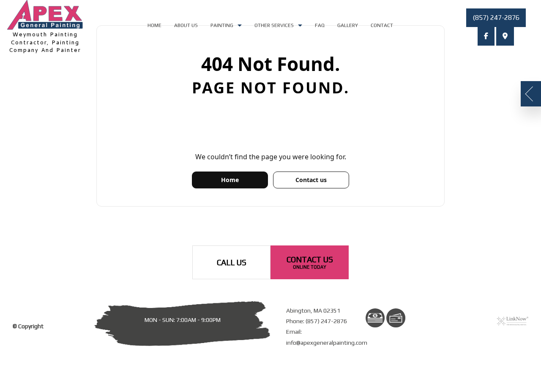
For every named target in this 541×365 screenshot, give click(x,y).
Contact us (311, 180)
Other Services (274, 25)
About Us (186, 25)
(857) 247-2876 (496, 18)
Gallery (347, 25)
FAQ (320, 25)
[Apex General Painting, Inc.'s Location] (505, 36)
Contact (382, 25)
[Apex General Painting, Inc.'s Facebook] (486, 36)
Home (154, 25)
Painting (221, 25)
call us (231, 262)
